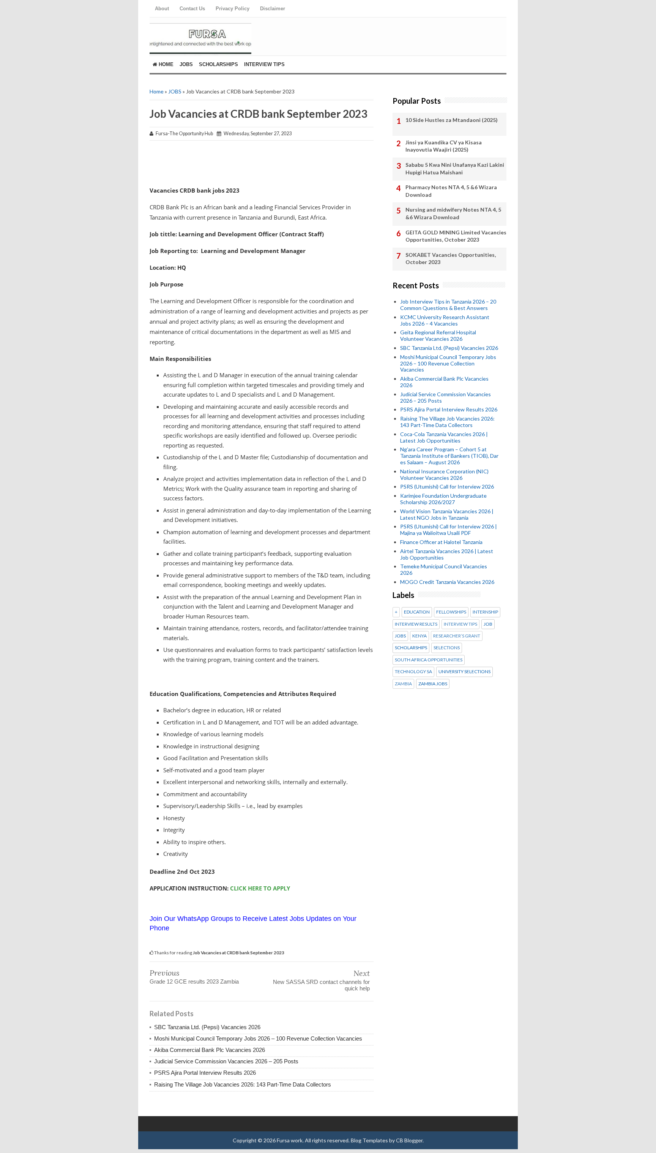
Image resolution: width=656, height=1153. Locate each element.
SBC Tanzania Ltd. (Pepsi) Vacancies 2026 (207, 1027)
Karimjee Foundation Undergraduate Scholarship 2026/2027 (443, 498)
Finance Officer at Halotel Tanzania (441, 542)
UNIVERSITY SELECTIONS (464, 671)
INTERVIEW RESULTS (416, 624)
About (162, 8)
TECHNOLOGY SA (413, 671)
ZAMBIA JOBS (432, 683)
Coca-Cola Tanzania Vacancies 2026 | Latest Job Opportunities (444, 437)
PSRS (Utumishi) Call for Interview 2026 (447, 486)
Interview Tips (264, 64)
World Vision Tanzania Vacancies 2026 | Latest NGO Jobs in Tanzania (447, 514)
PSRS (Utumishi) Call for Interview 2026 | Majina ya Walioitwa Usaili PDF (448, 529)
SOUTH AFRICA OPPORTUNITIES (428, 660)
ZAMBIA (403, 683)
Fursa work (290, 1140)
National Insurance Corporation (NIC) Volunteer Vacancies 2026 (444, 474)
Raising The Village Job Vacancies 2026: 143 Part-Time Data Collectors (242, 1084)
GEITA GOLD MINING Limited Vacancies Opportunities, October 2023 (455, 236)
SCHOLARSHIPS (411, 647)
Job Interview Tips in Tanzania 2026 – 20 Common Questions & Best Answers (448, 304)
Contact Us (192, 8)
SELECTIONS (447, 647)
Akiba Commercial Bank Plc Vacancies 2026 (209, 1050)
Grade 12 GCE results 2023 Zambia (194, 981)
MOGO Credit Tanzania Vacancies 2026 (447, 582)
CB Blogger (409, 1140)
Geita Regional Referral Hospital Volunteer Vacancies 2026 (438, 335)
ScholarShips (218, 64)
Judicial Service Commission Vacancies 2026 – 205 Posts (226, 1061)
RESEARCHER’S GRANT (456, 636)
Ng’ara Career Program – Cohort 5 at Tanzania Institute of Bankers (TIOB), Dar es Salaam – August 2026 (449, 455)
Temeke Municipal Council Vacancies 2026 (443, 569)
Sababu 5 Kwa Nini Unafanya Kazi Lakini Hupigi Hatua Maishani (454, 168)
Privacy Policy (232, 8)
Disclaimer (272, 8)
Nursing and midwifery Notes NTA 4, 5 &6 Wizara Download (453, 213)
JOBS (174, 91)
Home (165, 64)
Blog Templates (369, 1140)
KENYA (419, 636)
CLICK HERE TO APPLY (260, 888)
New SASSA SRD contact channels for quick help (321, 985)
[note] (262, 539)
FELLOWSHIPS (451, 612)
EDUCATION (417, 612)
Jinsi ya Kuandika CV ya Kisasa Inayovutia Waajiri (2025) (443, 146)
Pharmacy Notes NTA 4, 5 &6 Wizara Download (451, 191)
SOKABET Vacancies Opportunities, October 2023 (450, 258)
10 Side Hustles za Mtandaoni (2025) (451, 120)
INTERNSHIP (485, 612)
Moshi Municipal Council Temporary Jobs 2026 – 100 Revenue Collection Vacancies (258, 1038)
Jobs (186, 64)
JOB (488, 624)
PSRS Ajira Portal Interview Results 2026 (205, 1072)
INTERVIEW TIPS (460, 624)
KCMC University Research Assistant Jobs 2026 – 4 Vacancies (444, 320)
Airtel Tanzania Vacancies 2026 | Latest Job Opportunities (446, 554)
